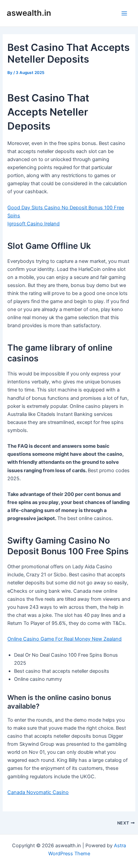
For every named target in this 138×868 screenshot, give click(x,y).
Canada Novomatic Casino (38, 792)
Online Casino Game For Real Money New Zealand (64, 639)
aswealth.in (29, 13)
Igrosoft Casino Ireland (33, 224)
